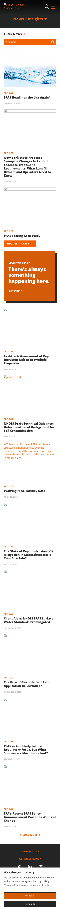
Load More (30, 835)
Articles (8, 92)
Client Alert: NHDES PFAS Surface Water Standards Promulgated (28, 620)
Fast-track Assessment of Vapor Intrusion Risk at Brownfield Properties (28, 359)
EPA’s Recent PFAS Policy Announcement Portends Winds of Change (30, 817)
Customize (30, 903)
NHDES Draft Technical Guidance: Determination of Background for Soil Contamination (29, 427)
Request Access (18, 243)
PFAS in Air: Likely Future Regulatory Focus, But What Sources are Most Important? (26, 749)
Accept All (30, 895)
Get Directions (29, 858)
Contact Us (29, 851)
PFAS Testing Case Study (22, 236)
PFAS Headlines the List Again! (27, 97)
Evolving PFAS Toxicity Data (24, 491)
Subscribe (15, 291)
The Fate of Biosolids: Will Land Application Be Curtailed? (27, 684)
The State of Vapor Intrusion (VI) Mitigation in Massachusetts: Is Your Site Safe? (28, 554)
